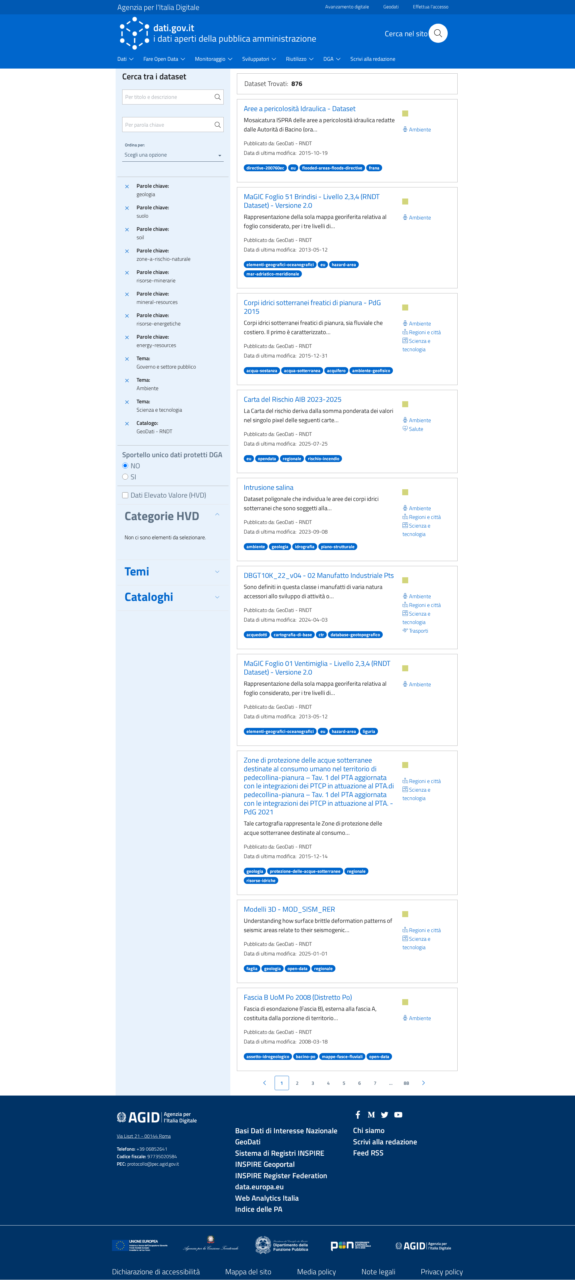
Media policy (316, 1271)
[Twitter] (385, 1114)
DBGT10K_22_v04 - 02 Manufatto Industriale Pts (319, 575)
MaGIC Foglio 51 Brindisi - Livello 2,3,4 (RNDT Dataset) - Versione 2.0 (312, 200)
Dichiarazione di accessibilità (156, 1271)
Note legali (378, 1271)
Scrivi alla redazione (385, 1141)
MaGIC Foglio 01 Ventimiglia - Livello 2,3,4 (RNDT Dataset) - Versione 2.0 (317, 667)
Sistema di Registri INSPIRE (279, 1153)
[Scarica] (405, 113)
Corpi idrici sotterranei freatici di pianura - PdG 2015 (312, 306)
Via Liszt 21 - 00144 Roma (144, 1136)
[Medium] (371, 1114)
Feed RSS (368, 1152)
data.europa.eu (259, 1186)
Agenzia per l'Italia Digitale (158, 7)
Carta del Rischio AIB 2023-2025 (292, 399)
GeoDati (248, 1141)
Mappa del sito (248, 1271)
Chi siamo (369, 1130)
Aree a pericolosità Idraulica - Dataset (299, 108)
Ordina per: (135, 145)
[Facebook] (358, 1114)
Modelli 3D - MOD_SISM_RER (289, 909)
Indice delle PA (258, 1209)
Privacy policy (442, 1271)
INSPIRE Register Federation (281, 1175)
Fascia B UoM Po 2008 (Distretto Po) (298, 997)
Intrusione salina (268, 487)
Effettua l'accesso (430, 6)
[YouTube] (398, 1114)
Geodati (391, 6)
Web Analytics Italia (267, 1198)
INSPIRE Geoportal (265, 1164)
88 (406, 1083)
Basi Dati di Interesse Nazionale (286, 1130)
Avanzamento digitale (347, 6)
